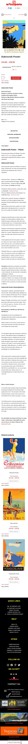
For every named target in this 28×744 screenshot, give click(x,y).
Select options (14, 481)
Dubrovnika (9, 155)
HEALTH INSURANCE (14, 709)
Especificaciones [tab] (14, 137)
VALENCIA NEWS (14, 737)
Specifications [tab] (14, 141)
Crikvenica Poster (14, 472)
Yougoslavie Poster (14, 573)
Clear (15, 69)
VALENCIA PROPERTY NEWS (14, 723)
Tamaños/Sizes (6, 67)
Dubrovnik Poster (15, 194)
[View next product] (25, 15)
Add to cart (16, 78)
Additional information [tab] (14, 134)
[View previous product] (2, 15)
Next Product (21, 14)
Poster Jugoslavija (10, 121)
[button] (14, 18)
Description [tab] (14, 131)
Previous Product (7, 14)
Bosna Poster (14, 523)
